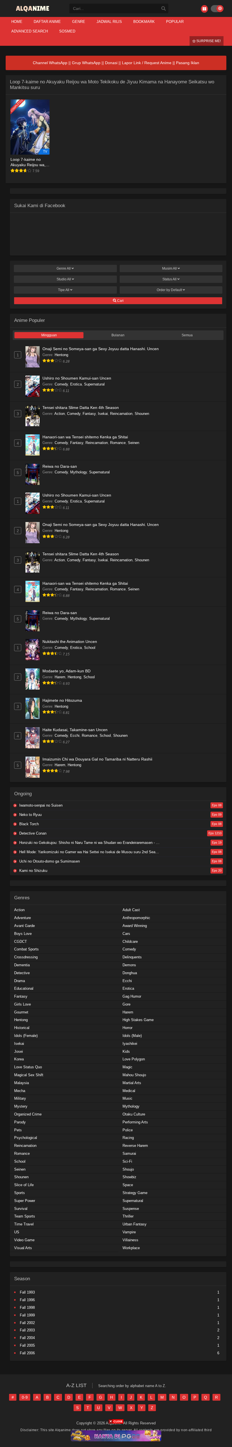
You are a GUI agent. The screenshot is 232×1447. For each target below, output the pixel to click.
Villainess (130, 1240)
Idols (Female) (26, 1036)
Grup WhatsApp (86, 62)
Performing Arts (135, 1122)
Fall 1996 (27, 1300)
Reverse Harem (135, 1145)
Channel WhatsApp (50, 62)
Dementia (22, 965)
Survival (20, 1208)
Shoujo (128, 1169)
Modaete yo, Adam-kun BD (66, 671)
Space (128, 1185)
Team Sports (24, 1216)
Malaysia (21, 1083)
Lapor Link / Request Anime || (149, 62)
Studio (64, 279)
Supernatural (94, 384)
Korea (19, 1059)
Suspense (131, 1208)
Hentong (61, 355)
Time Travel (24, 1224)
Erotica (76, 384)
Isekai (103, 413)
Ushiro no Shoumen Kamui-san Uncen (76, 378)
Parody (20, 1122)
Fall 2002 (27, 1323)
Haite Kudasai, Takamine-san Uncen (75, 729)
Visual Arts (23, 1248)
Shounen (142, 413)
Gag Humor (132, 996)
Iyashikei (130, 1043)
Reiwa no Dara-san (59, 466)
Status (169, 279)
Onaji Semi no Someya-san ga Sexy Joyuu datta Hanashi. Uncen (100, 348)
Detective (22, 973)
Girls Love (22, 1004)
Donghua (130, 973)
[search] (163, 9)
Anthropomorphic (136, 918)
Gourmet (21, 1012)
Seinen (133, 443)
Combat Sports (26, 949)
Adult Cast (131, 910)
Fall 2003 (27, 1330)
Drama (19, 981)
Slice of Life (24, 1185)
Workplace (131, 1248)
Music (127, 1098)
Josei (18, 1051)
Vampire (129, 1232)
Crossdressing (26, 957)
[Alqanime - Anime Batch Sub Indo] (33, 12)
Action (59, 413)
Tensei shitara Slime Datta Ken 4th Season (80, 407)
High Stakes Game (138, 1020)
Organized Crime (28, 1114)
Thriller (128, 1216)
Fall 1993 (27, 1292)
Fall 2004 (27, 1338)
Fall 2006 (27, 1353)
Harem (60, 677)
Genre (64, 268)
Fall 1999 (27, 1315)
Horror (127, 1028)
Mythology (78, 472)
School (89, 647)
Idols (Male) (132, 1036)
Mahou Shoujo (134, 1075)
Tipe (63, 290)
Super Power (24, 1201)
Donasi (111, 62)
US (16, 1232)
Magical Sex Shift (28, 1075)
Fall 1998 (27, 1307)
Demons (129, 965)
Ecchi (75, 735)
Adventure (22, 918)
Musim (169, 268)
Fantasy (89, 413)
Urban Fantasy (135, 1224)
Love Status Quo (28, 1067)
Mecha (19, 1091)
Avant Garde (24, 926)
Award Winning (135, 926)
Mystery (20, 1106)
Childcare (130, 941)
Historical (21, 1028)
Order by (169, 290)
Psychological (25, 1138)
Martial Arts (132, 1083)
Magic (127, 1067)
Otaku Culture (134, 1114)
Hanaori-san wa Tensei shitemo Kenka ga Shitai (85, 437)
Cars (126, 934)
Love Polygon (134, 1059)
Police (128, 1130)
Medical (129, 1091)
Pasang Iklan (187, 62)
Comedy (61, 384)
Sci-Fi (127, 1161)
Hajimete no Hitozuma (62, 700)
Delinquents (132, 957)
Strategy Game (135, 1193)
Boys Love (23, 934)
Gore (126, 1004)
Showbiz (129, 1177)
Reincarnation (121, 413)
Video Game (24, 1240)
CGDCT (20, 941)
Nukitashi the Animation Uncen (69, 641)
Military (20, 1098)
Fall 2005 (27, 1345)
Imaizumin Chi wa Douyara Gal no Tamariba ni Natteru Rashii (97, 759)
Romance (118, 443)
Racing (128, 1138)
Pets (18, 1130)
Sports (19, 1193)
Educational (23, 988)
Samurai (129, 1153)
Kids (126, 1051)
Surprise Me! (208, 41)
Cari (120, 301)
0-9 (25, 1397)
